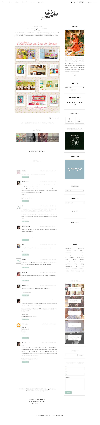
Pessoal (67, 270)
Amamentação (69, 248)
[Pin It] (50, 118)
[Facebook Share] (55, 118)
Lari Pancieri (26, 181)
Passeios (82, 268)
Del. (23, 244)
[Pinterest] (79, 2)
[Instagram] (74, 2)
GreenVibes (68, 261)
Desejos (78, 257)
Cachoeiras (68, 252)
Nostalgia (74, 268)
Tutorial (71, 273)
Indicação (81, 261)
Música (67, 268)
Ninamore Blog (42, 415)
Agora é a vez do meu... (75, 288)
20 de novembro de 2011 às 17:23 (48, 205)
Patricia (24, 272)
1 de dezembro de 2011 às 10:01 (48, 324)
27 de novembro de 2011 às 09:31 (48, 272)
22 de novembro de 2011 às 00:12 (48, 244)
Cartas (82, 252)
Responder (25, 201)
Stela (23, 170)
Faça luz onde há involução (31, 138)
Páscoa (72, 270)
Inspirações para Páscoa (21, 138)
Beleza (75, 250)
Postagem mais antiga (37, 401)
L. (22, 205)
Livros (75, 264)
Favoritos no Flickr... (74, 300)
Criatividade (35, 122)
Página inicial (37, 403)
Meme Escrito (75, 325)
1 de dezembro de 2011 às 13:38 (48, 342)
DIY (66, 257)
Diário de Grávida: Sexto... (74, 312)
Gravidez (82, 259)
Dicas (82, 257)
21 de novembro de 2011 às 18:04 (48, 226)
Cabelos (82, 250)
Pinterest (24, 36)
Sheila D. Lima (26, 226)
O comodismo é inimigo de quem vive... (75, 338)
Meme (76, 266)
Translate (73, 89)
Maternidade (69, 266)
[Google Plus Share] (53, 118)
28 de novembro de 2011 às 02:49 (48, 285)
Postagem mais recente (37, 399)
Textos (82, 270)
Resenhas (77, 270)
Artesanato (68, 250)
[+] (74, 75)
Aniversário (81, 248)
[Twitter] (77, 2)
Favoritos (68, 259)
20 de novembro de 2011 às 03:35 (48, 181)
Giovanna (25, 324)
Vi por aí (76, 273)
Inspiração (51, 122)
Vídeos (81, 273)
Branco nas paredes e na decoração (53, 138)
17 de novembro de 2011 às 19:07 (48, 170)
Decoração (43, 122)
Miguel (82, 266)
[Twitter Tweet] (58, 118)
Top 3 (67, 273)
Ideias (75, 261)
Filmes (74, 259)
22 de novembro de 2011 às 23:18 (48, 259)
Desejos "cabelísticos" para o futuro (42, 138)
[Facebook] (71, 2)
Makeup (82, 264)
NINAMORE (59, 415)
